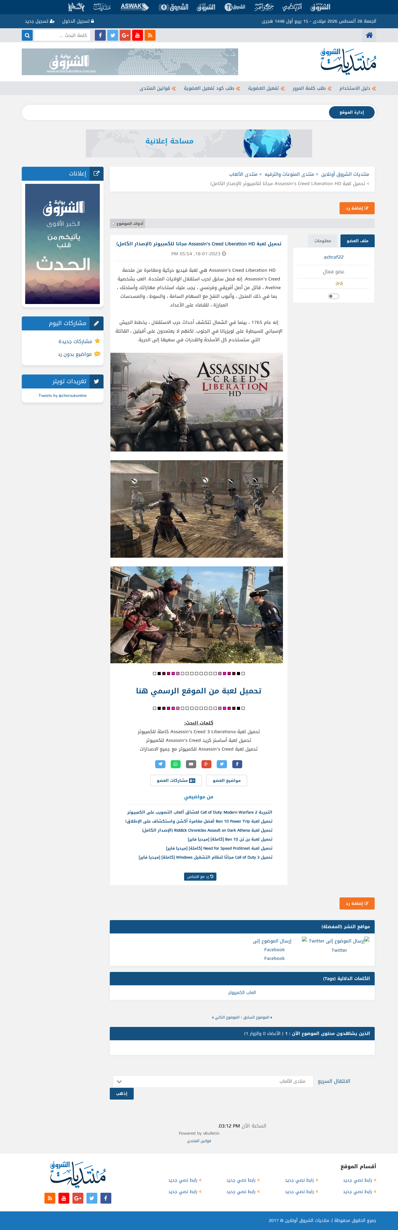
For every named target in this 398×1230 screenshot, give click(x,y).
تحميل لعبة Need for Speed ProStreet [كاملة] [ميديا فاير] (219, 848)
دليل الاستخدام (355, 88)
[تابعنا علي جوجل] (125, 35)
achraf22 (334, 257)
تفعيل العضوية (263, 88)
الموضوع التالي (227, 1017)
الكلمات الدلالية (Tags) (346, 978)
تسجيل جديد (37, 21)
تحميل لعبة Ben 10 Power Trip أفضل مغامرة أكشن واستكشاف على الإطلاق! (198, 821)
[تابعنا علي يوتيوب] (137, 35)
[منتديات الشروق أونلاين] (369, 35)
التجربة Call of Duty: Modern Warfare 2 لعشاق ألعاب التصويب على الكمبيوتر (199, 812)
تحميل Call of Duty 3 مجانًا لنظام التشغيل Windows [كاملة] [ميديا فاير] (205, 857)
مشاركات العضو (173, 780)
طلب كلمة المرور (309, 88)
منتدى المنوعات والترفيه (289, 174)
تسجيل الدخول (76, 21)
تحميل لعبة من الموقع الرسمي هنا (198, 691)
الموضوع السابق (256, 1017)
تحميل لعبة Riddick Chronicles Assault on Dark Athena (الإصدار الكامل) (207, 830)
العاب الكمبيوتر (242, 992)
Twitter (339, 950)
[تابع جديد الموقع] (150, 35)
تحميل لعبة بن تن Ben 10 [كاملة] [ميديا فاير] (230, 839)
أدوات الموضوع (130, 223)
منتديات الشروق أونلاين (345, 174)
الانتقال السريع (334, 1081)
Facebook (274, 958)
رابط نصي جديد (357, 1180)
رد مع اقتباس (198, 876)
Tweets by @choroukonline (63, 395)
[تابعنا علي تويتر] (112, 35)
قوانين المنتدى (155, 88)
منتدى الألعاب (243, 174)
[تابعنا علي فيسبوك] (100, 35)
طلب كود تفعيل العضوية (209, 88)
